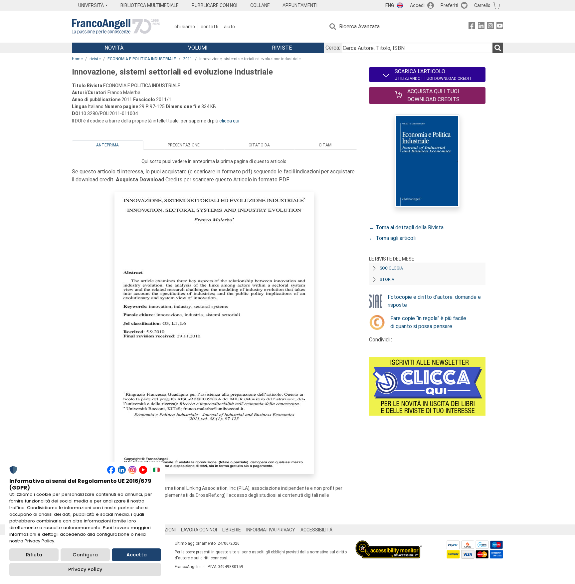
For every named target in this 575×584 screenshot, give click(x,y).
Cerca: (332, 48)
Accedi (417, 5)
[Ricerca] (497, 48)
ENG (389, 5)
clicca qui (229, 120)
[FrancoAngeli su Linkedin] (481, 26)
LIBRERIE (231, 529)
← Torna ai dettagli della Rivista (406, 227)
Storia (387, 279)
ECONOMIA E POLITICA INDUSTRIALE (141, 59)
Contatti (209, 26)
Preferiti (449, 5)
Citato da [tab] (259, 145)
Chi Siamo (184, 26)
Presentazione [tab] (184, 145)
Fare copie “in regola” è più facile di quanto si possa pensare (428, 322)
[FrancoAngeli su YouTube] (499, 26)
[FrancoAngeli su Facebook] (472, 26)
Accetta (136, 554)
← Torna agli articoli (392, 238)
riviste (95, 59)
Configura (85, 554)
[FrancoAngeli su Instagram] (490, 26)
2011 (187, 59)
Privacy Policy (85, 569)
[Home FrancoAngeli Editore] (116, 27)
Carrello (482, 5)
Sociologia (391, 268)
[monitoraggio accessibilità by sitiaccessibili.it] (388, 544)
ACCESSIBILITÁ (316, 529)
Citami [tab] (325, 145)
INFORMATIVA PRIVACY (270, 529)
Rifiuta (34, 554)
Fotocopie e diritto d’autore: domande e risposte (434, 301)
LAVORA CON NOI (199, 529)
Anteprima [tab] (107, 145)
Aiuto (229, 26)
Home (77, 59)
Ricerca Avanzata (359, 26)
